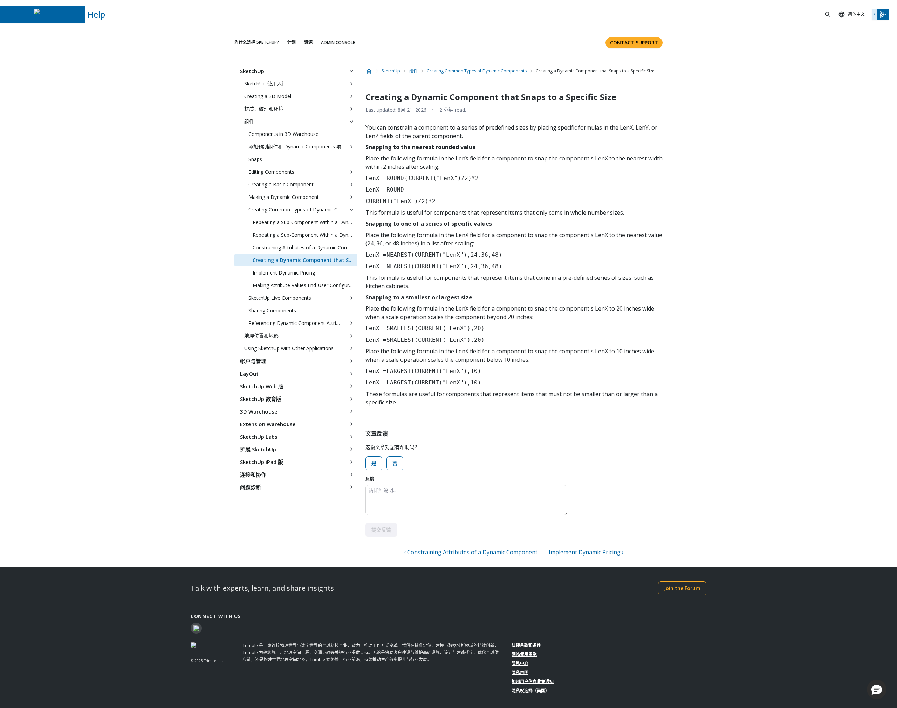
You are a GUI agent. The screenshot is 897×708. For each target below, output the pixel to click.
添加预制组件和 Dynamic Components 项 (294, 146)
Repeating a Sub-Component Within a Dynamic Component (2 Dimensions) (305, 234)
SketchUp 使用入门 (265, 83)
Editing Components (271, 171)
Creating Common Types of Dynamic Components (297, 209)
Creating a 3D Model (267, 96)
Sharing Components (272, 310)
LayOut (249, 373)
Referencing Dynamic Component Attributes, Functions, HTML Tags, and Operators (297, 323)
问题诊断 (250, 487)
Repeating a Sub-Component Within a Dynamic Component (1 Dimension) (305, 222)
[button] (876, 689)
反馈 (369, 479)
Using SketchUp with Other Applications (289, 348)
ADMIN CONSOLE (338, 43)
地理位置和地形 (261, 335)
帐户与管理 (253, 361)
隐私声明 (520, 672)
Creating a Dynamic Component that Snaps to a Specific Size (305, 260)
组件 (249, 121)
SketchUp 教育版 (260, 398)
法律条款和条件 (526, 645)
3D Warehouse (259, 411)
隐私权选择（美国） (530, 691)
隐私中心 (520, 663)
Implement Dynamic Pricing (284, 272)
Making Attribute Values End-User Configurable (305, 285)
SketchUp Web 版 (261, 386)
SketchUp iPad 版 (261, 461)
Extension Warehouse (268, 424)
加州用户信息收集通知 (533, 682)
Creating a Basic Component (281, 184)
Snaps (255, 159)
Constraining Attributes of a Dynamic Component (305, 247)
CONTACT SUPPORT (634, 42)
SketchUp (252, 71)
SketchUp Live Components (279, 297)
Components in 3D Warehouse (283, 134)
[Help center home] (368, 71)
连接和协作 (253, 474)
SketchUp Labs (259, 436)
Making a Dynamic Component (283, 197)
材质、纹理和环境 (263, 108)
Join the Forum (682, 588)
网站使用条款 (524, 654)
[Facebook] (196, 628)
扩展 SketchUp (258, 449)
